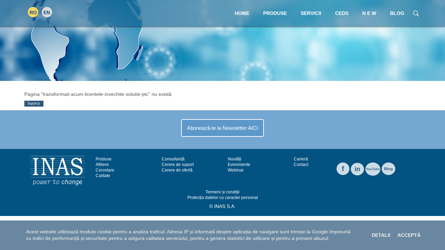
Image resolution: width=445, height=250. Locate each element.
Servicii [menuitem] (311, 13)
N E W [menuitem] (369, 13)
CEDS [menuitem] (341, 13)
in (357, 169)
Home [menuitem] (242, 13)
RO (33, 12)
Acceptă (409, 235)
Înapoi (34, 104)
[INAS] (57, 170)
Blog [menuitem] (397, 13)
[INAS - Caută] (416, 13)
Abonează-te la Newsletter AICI (222, 128)
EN (46, 12)
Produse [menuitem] (275, 13)
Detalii (381, 235)
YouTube (373, 169)
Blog (388, 169)
